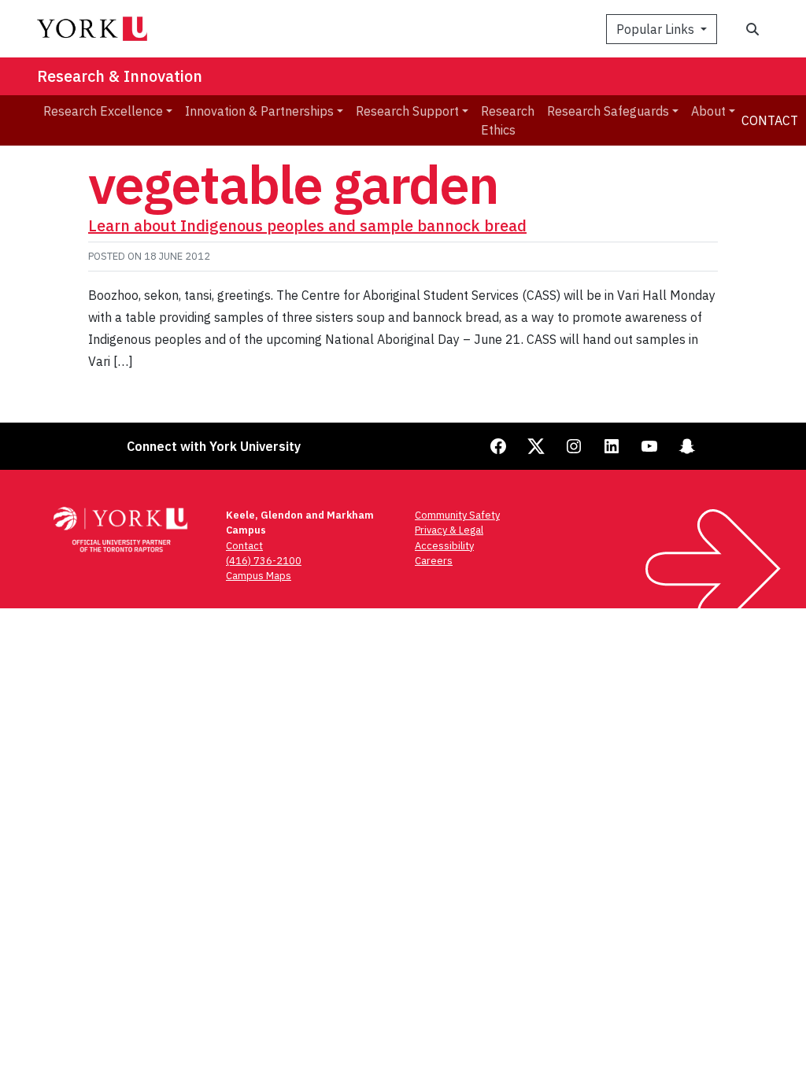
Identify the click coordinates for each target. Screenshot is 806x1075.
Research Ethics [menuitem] (507, 120)
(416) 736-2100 (263, 560)
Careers (434, 560)
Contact (769, 120)
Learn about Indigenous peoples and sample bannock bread (307, 225)
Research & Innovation (119, 76)
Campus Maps (258, 575)
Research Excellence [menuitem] (103, 111)
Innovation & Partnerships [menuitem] (259, 111)
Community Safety (457, 515)
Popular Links (656, 29)
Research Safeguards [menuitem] (608, 111)
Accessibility (444, 545)
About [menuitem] (708, 111)
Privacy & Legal (449, 530)
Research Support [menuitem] (407, 111)
